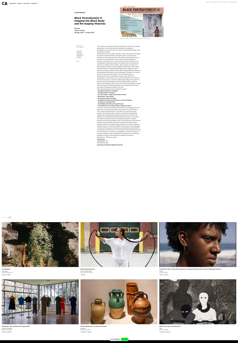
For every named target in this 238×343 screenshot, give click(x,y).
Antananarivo (83, 331)
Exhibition (8, 274)
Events (220, 2)
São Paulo (4, 331)
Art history (79, 57)
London (3, 274)
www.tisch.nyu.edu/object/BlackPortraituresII (110, 144)
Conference (79, 51)
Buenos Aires (162, 331)
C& (4, 3)
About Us (225, 2)
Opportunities (214, 2)
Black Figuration (80, 55)
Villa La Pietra (79, 53)
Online (161, 274)
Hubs (230, 2)
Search (208, 2)
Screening (166, 274)
